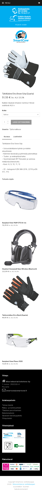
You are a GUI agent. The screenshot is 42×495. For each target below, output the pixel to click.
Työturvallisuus (15, 129)
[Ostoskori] (39, 3)
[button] (6, 3)
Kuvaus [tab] (7, 137)
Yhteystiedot (7, 418)
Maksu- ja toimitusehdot (11, 408)
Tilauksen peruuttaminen (11, 410)
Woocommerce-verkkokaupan (24, 484)
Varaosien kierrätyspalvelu (12, 416)
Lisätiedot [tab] (17, 137)
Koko (4, 110)
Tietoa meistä (7, 405)
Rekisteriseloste (8, 413)
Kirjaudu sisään (21, 25)
